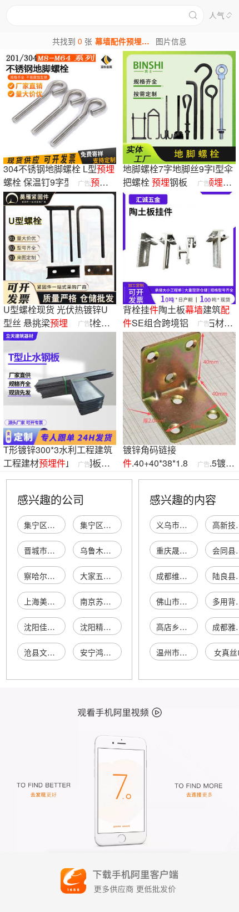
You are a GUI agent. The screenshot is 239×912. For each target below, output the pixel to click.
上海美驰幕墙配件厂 (59, 601)
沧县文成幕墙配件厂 (59, 652)
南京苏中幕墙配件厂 (115, 601)
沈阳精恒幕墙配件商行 (119, 626)
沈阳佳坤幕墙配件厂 (59, 626)
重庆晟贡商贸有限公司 (195, 550)
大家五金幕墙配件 (111, 575)
